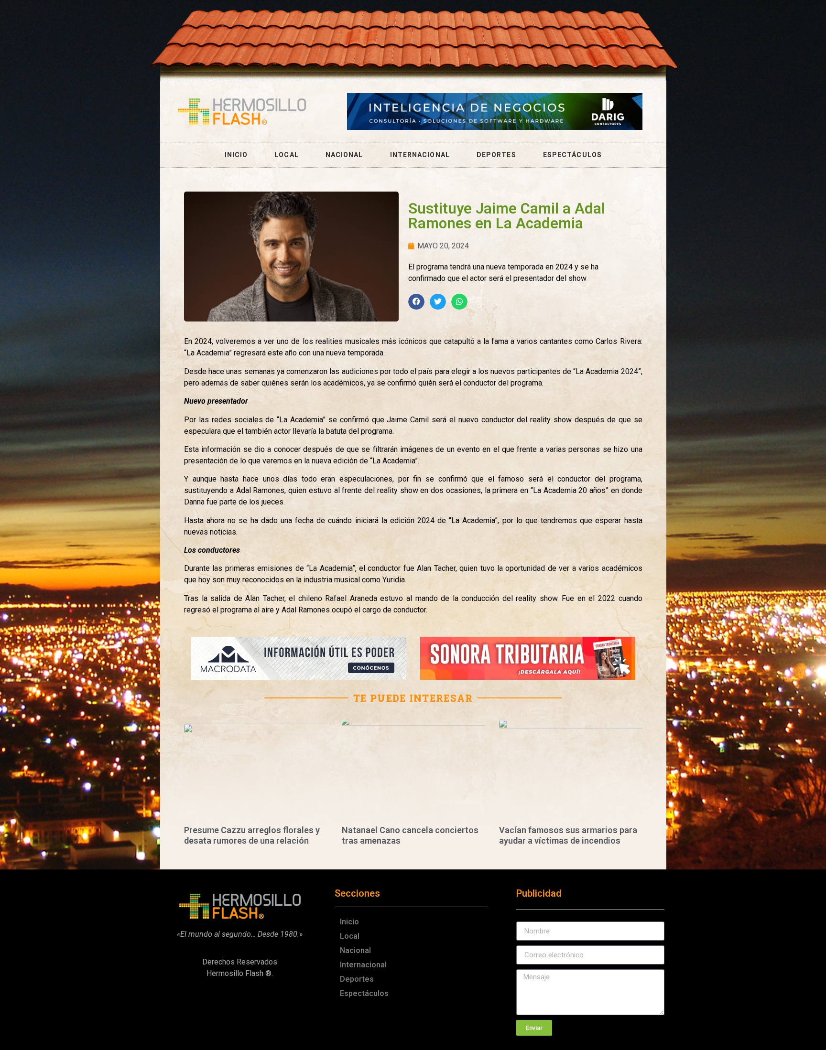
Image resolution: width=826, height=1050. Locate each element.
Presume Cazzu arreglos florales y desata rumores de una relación (252, 835)
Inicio (236, 155)
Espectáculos (572, 155)
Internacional (420, 155)
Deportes (496, 155)
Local (286, 155)
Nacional (344, 155)
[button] (416, 302)
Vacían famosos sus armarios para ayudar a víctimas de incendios (568, 835)
